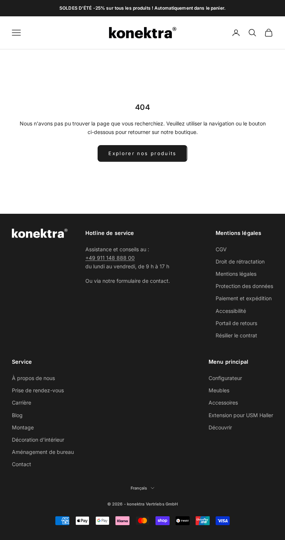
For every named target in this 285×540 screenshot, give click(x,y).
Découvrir (220, 427)
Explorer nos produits (142, 153)
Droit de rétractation (240, 261)
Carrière (21, 402)
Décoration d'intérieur (38, 439)
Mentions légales (236, 274)
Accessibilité (231, 311)
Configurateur (225, 378)
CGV (221, 249)
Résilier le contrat (236, 335)
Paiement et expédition (244, 298)
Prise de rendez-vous (38, 390)
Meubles (219, 390)
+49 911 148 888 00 (110, 258)
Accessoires (223, 402)
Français (139, 488)
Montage (23, 427)
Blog (17, 415)
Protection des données (244, 286)
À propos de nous (33, 378)
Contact (21, 464)
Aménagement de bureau (43, 452)
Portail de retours (236, 323)
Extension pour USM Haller (241, 415)
